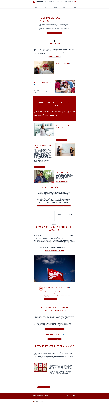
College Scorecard (53, 401)
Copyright (64, 401)
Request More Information (38, 395)
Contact (46, 395)
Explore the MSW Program (39, 166)
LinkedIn (74, 395)
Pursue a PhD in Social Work (61, 181)
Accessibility (49, 401)
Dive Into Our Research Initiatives (42, 386)
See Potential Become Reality (54, 56)
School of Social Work (39, 5)
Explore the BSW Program (60, 139)
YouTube (72, 395)
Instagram (70, 395)
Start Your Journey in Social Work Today (54, 33)
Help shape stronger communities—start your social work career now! (46, 205)
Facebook (68, 395)
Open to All (57, 401)
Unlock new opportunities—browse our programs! (63, 205)
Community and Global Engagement (54, 339)
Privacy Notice (61, 401)
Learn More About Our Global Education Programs (54, 250)
